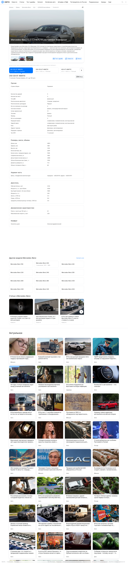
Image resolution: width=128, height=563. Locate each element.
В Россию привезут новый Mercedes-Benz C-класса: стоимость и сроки (70, 318)
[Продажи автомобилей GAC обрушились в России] (78, 462)
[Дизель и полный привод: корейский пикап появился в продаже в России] (22, 518)
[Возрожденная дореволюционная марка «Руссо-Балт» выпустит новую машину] (78, 518)
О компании (10, 561)
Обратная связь (87, 561)
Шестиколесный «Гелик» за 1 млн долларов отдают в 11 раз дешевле (45, 318)
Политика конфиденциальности (117, 561)
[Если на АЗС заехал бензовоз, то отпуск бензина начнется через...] (50, 545)
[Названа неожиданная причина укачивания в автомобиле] (50, 379)
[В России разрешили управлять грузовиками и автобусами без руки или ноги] (50, 490)
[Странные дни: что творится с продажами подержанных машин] (22, 545)
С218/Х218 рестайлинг (44, 7)
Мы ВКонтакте (51, 561)
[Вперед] (81, 70)
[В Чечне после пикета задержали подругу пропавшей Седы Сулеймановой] (22, 351)
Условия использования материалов (72, 561)
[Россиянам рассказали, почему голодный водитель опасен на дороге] (22, 490)
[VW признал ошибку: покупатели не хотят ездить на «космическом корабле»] (50, 518)
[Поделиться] (82, 7)
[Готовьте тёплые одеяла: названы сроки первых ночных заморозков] (106, 490)
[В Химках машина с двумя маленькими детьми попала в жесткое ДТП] (78, 490)
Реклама (16, 561)
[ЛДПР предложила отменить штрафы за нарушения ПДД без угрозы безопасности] (106, 351)
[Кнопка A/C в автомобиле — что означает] (106, 379)
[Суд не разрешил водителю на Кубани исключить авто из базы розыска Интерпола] (78, 545)
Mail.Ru (3, 561)
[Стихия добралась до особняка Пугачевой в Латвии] (106, 434)
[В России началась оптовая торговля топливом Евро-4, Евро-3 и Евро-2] (106, 518)
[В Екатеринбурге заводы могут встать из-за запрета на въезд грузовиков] (22, 406)
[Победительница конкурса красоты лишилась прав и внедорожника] (50, 434)
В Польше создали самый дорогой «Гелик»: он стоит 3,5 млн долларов (20, 318)
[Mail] (2, 2)
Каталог (11, 7)
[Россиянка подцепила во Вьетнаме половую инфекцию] (78, 379)
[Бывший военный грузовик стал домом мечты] (50, 351)
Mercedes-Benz (26, 7)
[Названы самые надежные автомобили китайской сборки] (106, 406)
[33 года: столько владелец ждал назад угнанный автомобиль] (22, 379)
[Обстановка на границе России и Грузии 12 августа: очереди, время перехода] (22, 462)
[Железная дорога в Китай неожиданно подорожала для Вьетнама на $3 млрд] (78, 434)
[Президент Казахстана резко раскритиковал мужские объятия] (50, 462)
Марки (18, 7)
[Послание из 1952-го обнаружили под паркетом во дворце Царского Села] (78, 406)
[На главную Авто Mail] (7, 2)
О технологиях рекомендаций (99, 561)
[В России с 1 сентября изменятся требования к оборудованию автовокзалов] (50, 406)
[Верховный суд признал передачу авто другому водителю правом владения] (22, 434)
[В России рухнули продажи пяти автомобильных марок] (78, 351)
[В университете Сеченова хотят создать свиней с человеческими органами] (106, 462)
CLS (34, 7)
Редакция (58, 561)
